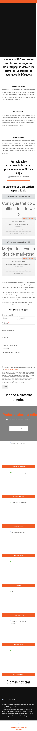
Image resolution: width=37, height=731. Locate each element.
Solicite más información (29, 218)
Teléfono (5, 323)
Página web (5, 337)
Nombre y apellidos (8, 315)
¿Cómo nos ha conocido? (10, 345)
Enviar (5, 387)
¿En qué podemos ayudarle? (11, 352)
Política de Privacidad (11, 369)
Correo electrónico (8, 330)
